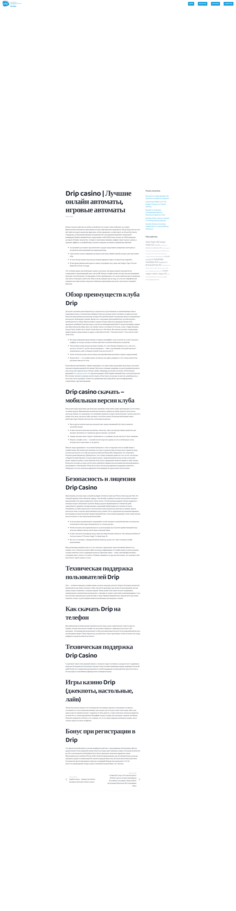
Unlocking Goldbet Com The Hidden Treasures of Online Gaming (156, 204)
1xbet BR (157, 245)
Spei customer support (152, 268)
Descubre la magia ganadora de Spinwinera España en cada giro (157, 197)
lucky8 (167, 256)
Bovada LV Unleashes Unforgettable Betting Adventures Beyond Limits (155, 212)
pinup (149, 265)
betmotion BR (157, 248)
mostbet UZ (162, 262)
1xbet (162, 242)
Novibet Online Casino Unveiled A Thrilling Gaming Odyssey (157, 219)
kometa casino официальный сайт (156, 256)
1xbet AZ (150, 245)
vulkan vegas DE (159, 273)
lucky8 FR (149, 259)
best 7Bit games (163, 245)
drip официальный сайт (81, 373)
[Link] (12, 3)
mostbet (158, 259)
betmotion (149, 248)
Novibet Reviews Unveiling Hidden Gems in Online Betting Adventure (157, 226)
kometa (163, 251)
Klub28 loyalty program (156, 251)
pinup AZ (156, 265)
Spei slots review (161, 268)
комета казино (160, 277)
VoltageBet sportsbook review (155, 271)
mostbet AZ (152, 262)
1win (148, 242)
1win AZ (155, 242)
